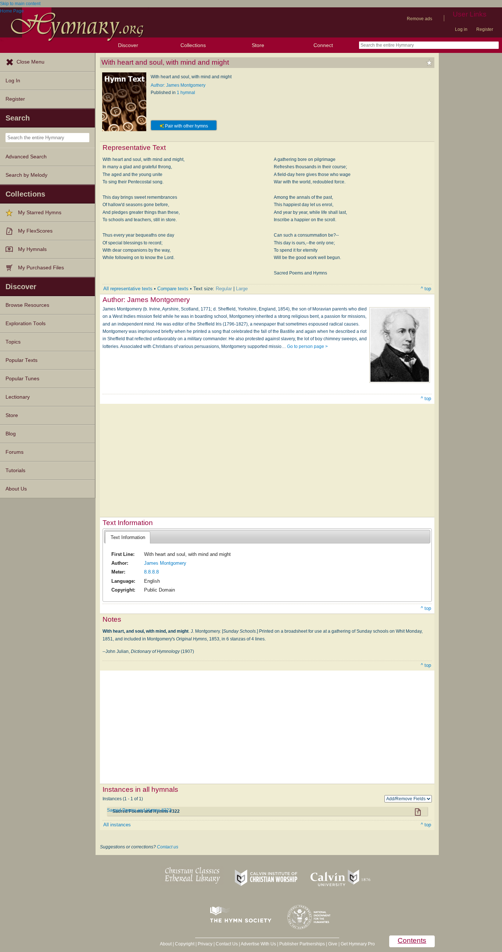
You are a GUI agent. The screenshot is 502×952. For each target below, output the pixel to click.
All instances (117, 824)
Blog (11, 434)
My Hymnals (32, 249)
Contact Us (227, 943)
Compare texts (173, 288)
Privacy (205, 943)
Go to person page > (307, 346)
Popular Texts (21, 360)
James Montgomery (165, 563)
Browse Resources (27, 305)
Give (332, 943)
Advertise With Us (258, 943)
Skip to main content (20, 3)
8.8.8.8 (151, 572)
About (166, 943)
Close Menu (30, 62)
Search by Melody (26, 175)
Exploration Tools (26, 323)
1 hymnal (186, 92)
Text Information (128, 537)
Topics (13, 342)
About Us (16, 489)
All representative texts (128, 288)
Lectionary (18, 397)
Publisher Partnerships (302, 943)
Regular (224, 288)
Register (484, 29)
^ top (426, 288)
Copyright (184, 943)
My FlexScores (35, 231)
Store (258, 45)
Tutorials (15, 470)
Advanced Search (26, 156)
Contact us (167, 846)
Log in (461, 29)
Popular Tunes (22, 378)
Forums (15, 452)
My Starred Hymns (39, 212)
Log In (13, 80)
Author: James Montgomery (178, 85)
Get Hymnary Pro (358, 943)
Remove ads (419, 18)
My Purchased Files (41, 267)
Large (242, 288)
